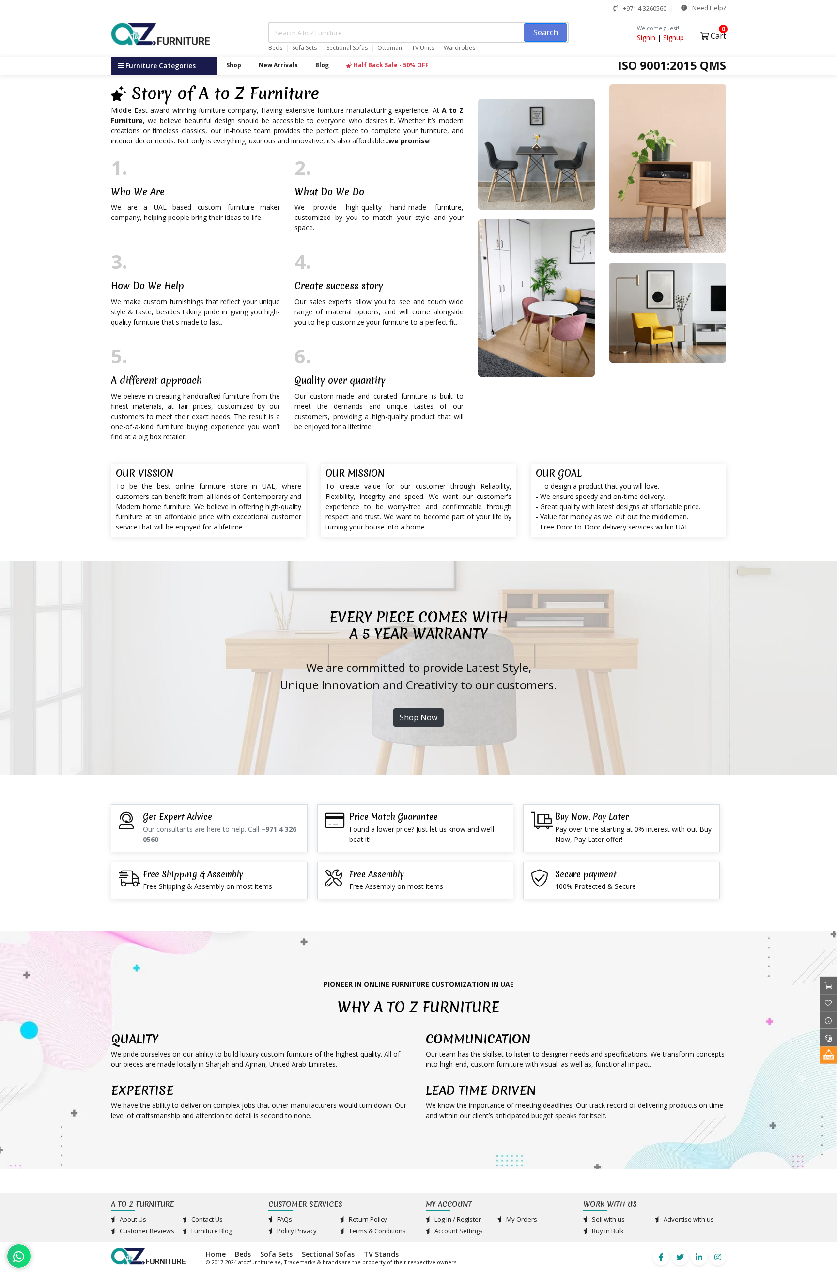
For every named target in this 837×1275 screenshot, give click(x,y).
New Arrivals (278, 65)
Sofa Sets (304, 48)
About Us (132, 1219)
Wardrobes (459, 48)
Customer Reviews (146, 1231)
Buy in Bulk (607, 1231)
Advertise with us (688, 1219)
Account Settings (458, 1231)
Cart (717, 34)
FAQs (284, 1219)
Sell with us (607, 1219)
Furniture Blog (211, 1231)
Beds (275, 48)
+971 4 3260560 (643, 8)
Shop (233, 65)
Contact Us (206, 1219)
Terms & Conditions (376, 1231)
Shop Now (418, 717)
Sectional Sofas (347, 48)
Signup (673, 37)
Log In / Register (457, 1219)
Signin (646, 37)
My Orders (521, 1219)
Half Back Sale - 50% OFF (390, 65)
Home (216, 1254)
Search (545, 32)
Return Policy (367, 1219)
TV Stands (381, 1254)
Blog (322, 65)
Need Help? (708, 7)
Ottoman (389, 48)
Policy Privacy (296, 1231)
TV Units (423, 48)
